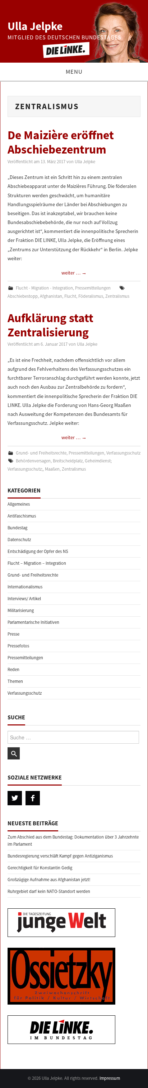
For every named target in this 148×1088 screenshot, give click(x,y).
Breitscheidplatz (68, 460)
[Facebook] (33, 798)
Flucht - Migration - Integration (44, 288)
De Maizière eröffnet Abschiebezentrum (61, 142)
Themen (15, 681)
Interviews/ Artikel (24, 598)
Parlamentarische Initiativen (33, 622)
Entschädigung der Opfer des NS (38, 551)
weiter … (74, 272)
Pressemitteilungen (93, 288)
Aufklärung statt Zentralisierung (50, 325)
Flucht (70, 296)
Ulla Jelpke (35, 26)
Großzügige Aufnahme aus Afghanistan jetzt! (49, 879)
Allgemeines (19, 504)
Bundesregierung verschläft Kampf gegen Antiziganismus (60, 856)
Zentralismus (117, 296)
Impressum (110, 1078)
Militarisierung (21, 610)
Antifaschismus (22, 516)
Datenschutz (19, 539)
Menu (74, 72)
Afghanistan (51, 296)
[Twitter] (15, 798)
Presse (13, 634)
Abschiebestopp (23, 296)
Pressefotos (18, 646)
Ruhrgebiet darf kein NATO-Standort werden (49, 891)
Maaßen (52, 469)
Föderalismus (90, 296)
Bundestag (17, 527)
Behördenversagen (33, 460)
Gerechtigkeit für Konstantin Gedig (40, 867)
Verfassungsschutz (123, 453)
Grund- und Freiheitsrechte (41, 453)
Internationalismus (25, 586)
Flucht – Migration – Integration (37, 563)
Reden (13, 669)
